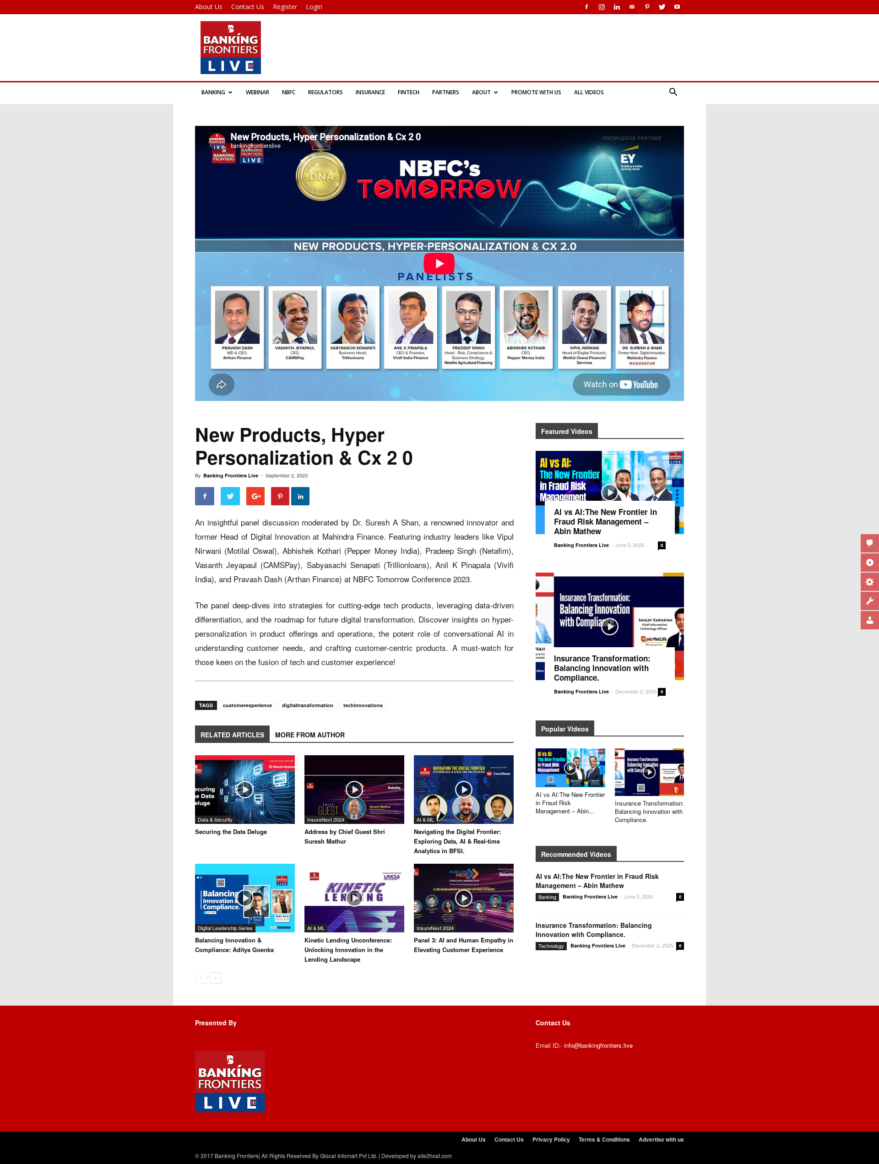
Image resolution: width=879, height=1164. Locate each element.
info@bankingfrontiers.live (598, 1045)
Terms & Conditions (604, 1139)
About (481, 92)
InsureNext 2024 (325, 819)
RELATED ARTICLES (232, 734)
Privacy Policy (551, 1139)
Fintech (408, 92)
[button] (673, 92)
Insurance (370, 92)
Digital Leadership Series (225, 927)
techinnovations (363, 705)
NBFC (288, 92)
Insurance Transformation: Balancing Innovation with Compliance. (602, 668)
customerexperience (247, 705)
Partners (445, 92)
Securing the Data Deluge (231, 831)
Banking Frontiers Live (230, 475)
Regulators (325, 92)
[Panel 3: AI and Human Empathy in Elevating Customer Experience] (464, 898)
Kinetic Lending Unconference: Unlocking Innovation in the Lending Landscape (348, 950)
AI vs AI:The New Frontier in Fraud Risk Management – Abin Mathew (605, 521)
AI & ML (425, 819)
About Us (208, 6)
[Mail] (632, 7)
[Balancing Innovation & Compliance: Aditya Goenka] (245, 898)
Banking (213, 92)
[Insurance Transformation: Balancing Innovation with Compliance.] (610, 626)
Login (314, 6)
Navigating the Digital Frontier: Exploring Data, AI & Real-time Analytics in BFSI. (457, 841)
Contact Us (247, 6)
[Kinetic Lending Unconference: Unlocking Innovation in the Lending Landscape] (354, 898)
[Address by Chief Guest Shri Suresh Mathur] (354, 789)
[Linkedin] (617, 7)
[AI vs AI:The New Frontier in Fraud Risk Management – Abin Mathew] (610, 492)
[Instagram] (601, 7)
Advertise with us (661, 1139)
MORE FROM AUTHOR (310, 734)
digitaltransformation (307, 705)
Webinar (257, 92)
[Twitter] (662, 7)
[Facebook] (586, 7)
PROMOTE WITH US (536, 92)
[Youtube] (677, 7)
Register (285, 6)
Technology (551, 945)
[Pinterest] (647, 7)
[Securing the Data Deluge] (245, 789)
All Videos (589, 92)
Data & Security (215, 819)
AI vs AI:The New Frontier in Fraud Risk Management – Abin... (570, 802)
